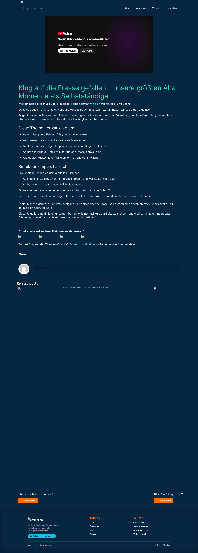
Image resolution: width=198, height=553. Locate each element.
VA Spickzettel (139, 534)
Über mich (94, 526)
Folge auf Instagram (42, 536)
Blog (92, 530)
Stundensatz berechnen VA (35, 494)
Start (92, 522)
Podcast (93, 534)
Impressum (32, 545)
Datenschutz (45, 545)
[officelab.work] (32, 8)
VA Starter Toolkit (141, 530)
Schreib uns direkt (81, 244)
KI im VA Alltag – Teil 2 (168, 494)
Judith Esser (44, 268)
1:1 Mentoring (138, 522)
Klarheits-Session (140, 526)
